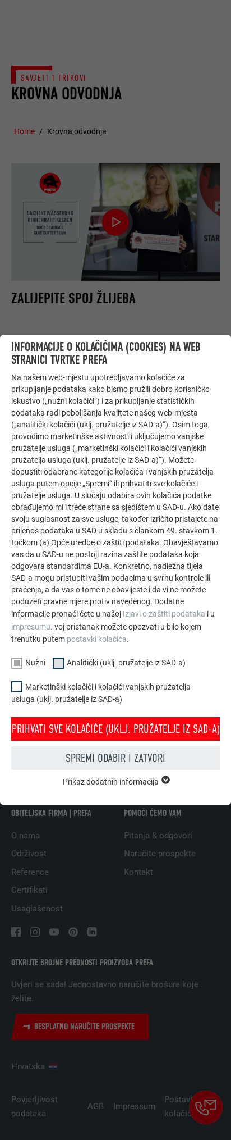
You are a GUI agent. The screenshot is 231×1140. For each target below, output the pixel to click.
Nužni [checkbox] (35, 662)
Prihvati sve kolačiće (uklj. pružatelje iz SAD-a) (116, 729)
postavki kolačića (97, 639)
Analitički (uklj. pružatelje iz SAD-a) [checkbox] (126, 662)
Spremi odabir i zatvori (115, 758)
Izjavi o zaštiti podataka (164, 613)
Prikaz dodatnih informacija (111, 781)
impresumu (30, 626)
